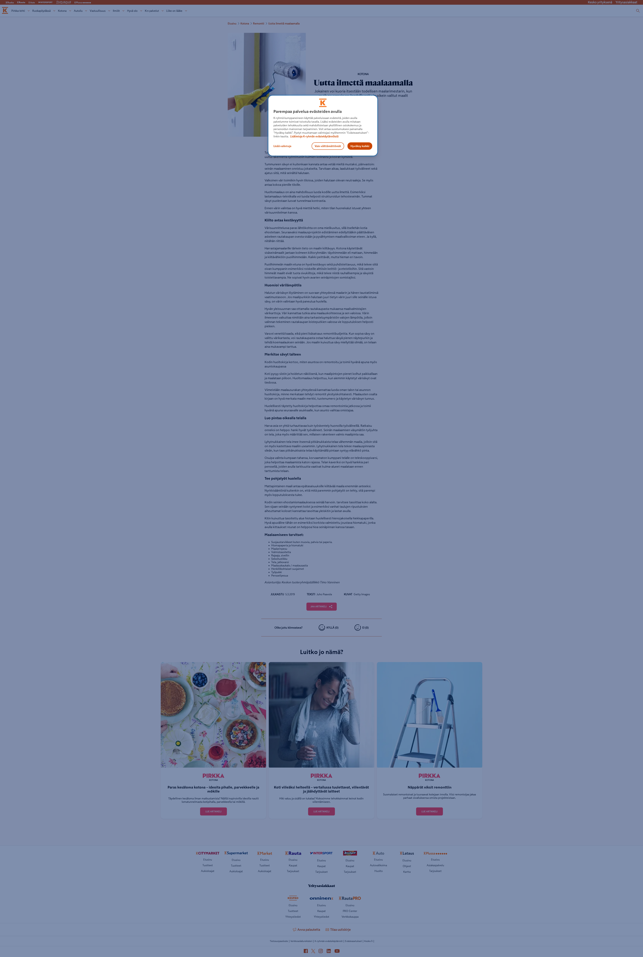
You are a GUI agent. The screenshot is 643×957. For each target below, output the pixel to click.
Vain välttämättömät (328, 146)
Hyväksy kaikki (359, 146)
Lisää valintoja (282, 146)
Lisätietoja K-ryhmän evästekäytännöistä (314, 136)
